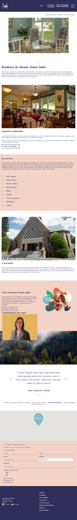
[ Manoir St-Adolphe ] (69, 402)
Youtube (16, 504)
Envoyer (8, 481)
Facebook (7, 504)
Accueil (41, 493)
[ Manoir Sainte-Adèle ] (55, 402)
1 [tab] (38, 394)
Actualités (43, 500)
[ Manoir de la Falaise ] (24, 402)
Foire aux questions (46, 505)
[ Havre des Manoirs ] (37, 404)
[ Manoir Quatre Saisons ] (39, 402)
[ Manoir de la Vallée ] (9, 402)
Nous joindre (44, 510)
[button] (3, 40)
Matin (7, 472)
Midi (7, 474)
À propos (42, 495)
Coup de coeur (44, 503)
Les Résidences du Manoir (5, 5)
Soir (7, 476)
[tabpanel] (38, 381)
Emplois (42, 508)
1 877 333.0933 (62, 6)
